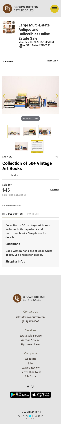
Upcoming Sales (30, 344)
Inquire (14, 175)
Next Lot (51, 60)
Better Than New (30, 372)
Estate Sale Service (31, 335)
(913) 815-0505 (30, 321)
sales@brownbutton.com (31, 317)
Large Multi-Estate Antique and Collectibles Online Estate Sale (34, 32)
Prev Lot (9, 61)
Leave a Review (30, 367)
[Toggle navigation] (54, 9)
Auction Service (30, 340)
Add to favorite (57, 157)
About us (30, 359)
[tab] (12, 215)
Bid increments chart (11, 205)
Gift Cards (30, 376)
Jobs (30, 363)
